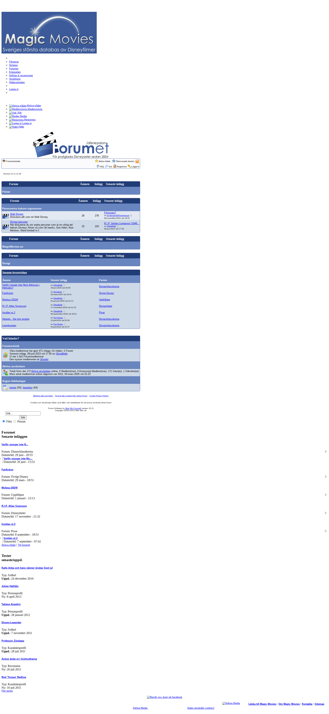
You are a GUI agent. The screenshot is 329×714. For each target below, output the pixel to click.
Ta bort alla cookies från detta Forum (71, 396)
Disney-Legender (11, 622)
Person (21, 421)
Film (9, 421)
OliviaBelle (111, 226)
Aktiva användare (13, 366)
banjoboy (28, 387)
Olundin (44, 359)
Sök (19, 112)
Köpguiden (15, 72)
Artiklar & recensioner (21, 75)
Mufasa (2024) (10, 299)
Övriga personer (19, 221)
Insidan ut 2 (8, 312)
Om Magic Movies (289, 704)
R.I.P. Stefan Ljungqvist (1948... (121, 223)
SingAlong (14, 78)
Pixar (102, 312)
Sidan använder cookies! (200, 708)
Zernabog (57, 292)
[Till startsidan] (49, 32)
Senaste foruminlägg (14, 272)
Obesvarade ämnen (125, 161)
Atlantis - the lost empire (15, 319)
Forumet (13, 68)
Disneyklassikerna (109, 286)
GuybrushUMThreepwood (118, 215)
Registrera (29, 119)
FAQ (102, 166)
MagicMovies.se (12, 246)
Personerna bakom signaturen (22, 208)
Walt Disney (16, 214)
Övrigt (6, 263)
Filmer (6, 191)
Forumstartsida (13, 161)
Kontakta (307, 704)
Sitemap (319, 704)
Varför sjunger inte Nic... (18, 458)
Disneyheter (105, 306)
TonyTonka (58, 318)
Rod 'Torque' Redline (14, 677)
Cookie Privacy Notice (99, 396)
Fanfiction (7, 293)
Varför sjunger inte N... (15, 444)
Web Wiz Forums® (73, 408)
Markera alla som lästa (43, 396)
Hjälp (21, 126)
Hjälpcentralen (17, 82)
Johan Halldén (10, 586)
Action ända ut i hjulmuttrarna (19, 658)
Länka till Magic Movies (262, 704)
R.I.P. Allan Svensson (14, 306)
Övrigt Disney (106, 293)
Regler (23, 116)
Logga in (13, 89)
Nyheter (13, 65)
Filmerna (14, 61)
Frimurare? (110, 212)
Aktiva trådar (33, 105)
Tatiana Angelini (11, 604)
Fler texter (7, 690)
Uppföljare (104, 299)
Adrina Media (140, 708)
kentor (13, 387)
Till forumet (24, 545)
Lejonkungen (9, 325)
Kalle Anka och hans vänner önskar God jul (27, 567)
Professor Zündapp (13, 640)
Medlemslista (34, 109)
